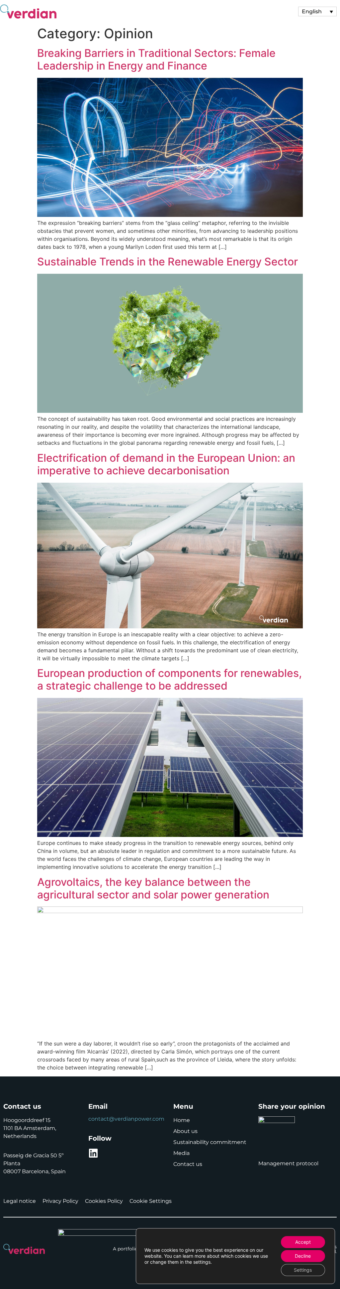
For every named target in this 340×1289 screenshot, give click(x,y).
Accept (303, 1242)
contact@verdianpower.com (126, 1119)
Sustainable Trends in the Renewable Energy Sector (167, 261)
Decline (303, 1256)
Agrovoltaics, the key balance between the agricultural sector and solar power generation (153, 888)
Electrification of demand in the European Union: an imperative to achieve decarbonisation (166, 464)
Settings (303, 1270)
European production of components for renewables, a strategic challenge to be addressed (169, 679)
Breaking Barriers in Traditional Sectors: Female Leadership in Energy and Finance (156, 59)
